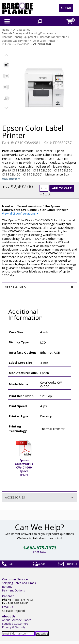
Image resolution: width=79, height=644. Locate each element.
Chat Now (39, 552)
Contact (8, 596)
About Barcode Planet (16, 620)
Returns (7, 586)
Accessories (15, 497)
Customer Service (15, 579)
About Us (8, 616)
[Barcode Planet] (17, 8)
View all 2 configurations (19, 213)
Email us (7, 607)
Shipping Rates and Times (19, 583)
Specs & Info (15, 287)
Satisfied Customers (15, 623)
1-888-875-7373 (40, 548)
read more (9, 178)
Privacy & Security (14, 627)
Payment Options (13, 590)
